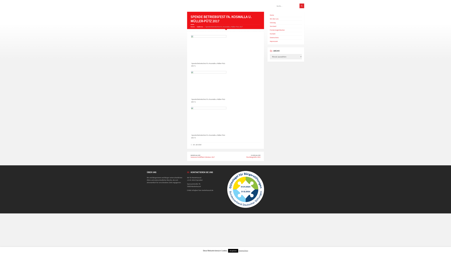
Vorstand (273, 26)
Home (193, 27)
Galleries (200, 27)
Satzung (273, 23)
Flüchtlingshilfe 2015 (253, 157)
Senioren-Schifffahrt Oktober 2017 (203, 157)
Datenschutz (274, 37)
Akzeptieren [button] (233, 251)
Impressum (274, 41)
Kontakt (272, 34)
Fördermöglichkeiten (277, 30)
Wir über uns (274, 19)
